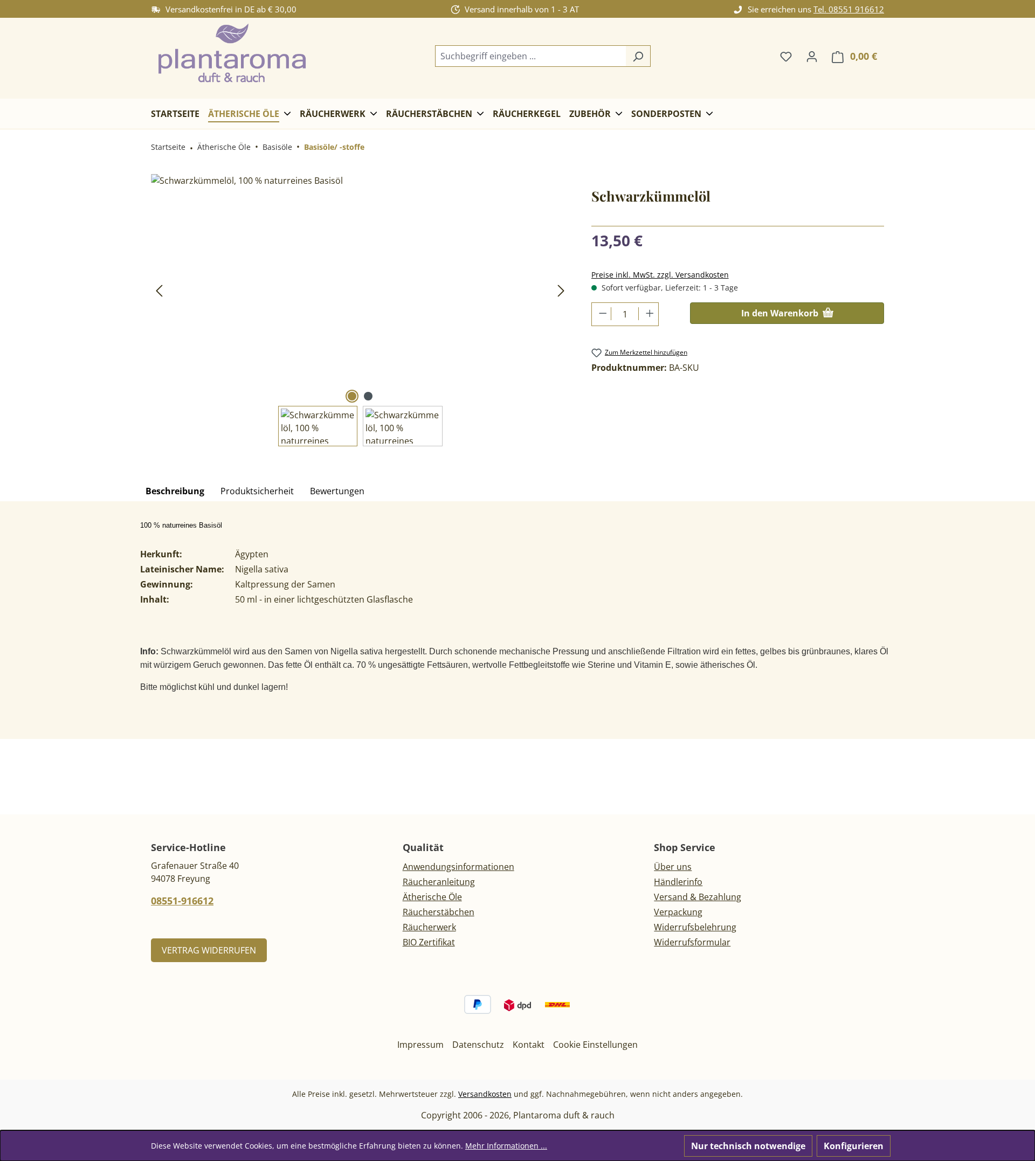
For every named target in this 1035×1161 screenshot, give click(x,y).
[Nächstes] (561, 290)
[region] (360, 310)
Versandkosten (485, 1094)
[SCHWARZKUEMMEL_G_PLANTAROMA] (360, 290)
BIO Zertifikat (429, 942)
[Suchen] (638, 56)
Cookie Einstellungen (595, 1045)
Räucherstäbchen (438, 912)
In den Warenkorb (780, 313)
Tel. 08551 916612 (848, 9)
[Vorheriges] (159, 290)
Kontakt (528, 1045)
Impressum (420, 1045)
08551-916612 (182, 900)
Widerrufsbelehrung (695, 927)
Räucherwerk (429, 927)
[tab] (175, 491)
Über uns (673, 867)
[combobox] (530, 56)
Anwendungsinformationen (458, 867)
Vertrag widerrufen (209, 950)
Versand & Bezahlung (697, 897)
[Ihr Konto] (812, 56)
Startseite (168, 147)
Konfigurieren (854, 1146)
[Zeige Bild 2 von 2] (368, 396)
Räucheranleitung (439, 882)
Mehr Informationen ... (506, 1146)
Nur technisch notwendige (748, 1146)
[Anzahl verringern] (602, 313)
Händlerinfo (678, 882)
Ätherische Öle (432, 897)
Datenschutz (478, 1045)
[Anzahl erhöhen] (648, 313)
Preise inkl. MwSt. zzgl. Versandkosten (660, 274)
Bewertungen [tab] (337, 491)
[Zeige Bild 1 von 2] (352, 396)
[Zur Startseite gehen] (232, 54)
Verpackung (678, 912)
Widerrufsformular (692, 942)
